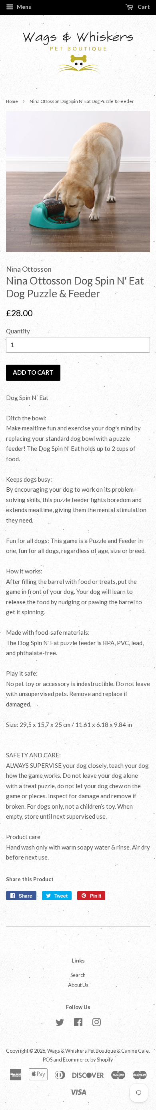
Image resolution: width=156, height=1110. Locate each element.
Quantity (18, 331)
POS (47, 1059)
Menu (24, 6)
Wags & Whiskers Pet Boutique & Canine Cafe (98, 1050)
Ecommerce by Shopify (88, 1059)
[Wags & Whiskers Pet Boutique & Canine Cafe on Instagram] (96, 1024)
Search (78, 975)
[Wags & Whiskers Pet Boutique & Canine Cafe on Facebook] (78, 1024)
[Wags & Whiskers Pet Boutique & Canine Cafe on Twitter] (60, 1024)
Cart (143, 6)
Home (12, 101)
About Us (78, 985)
